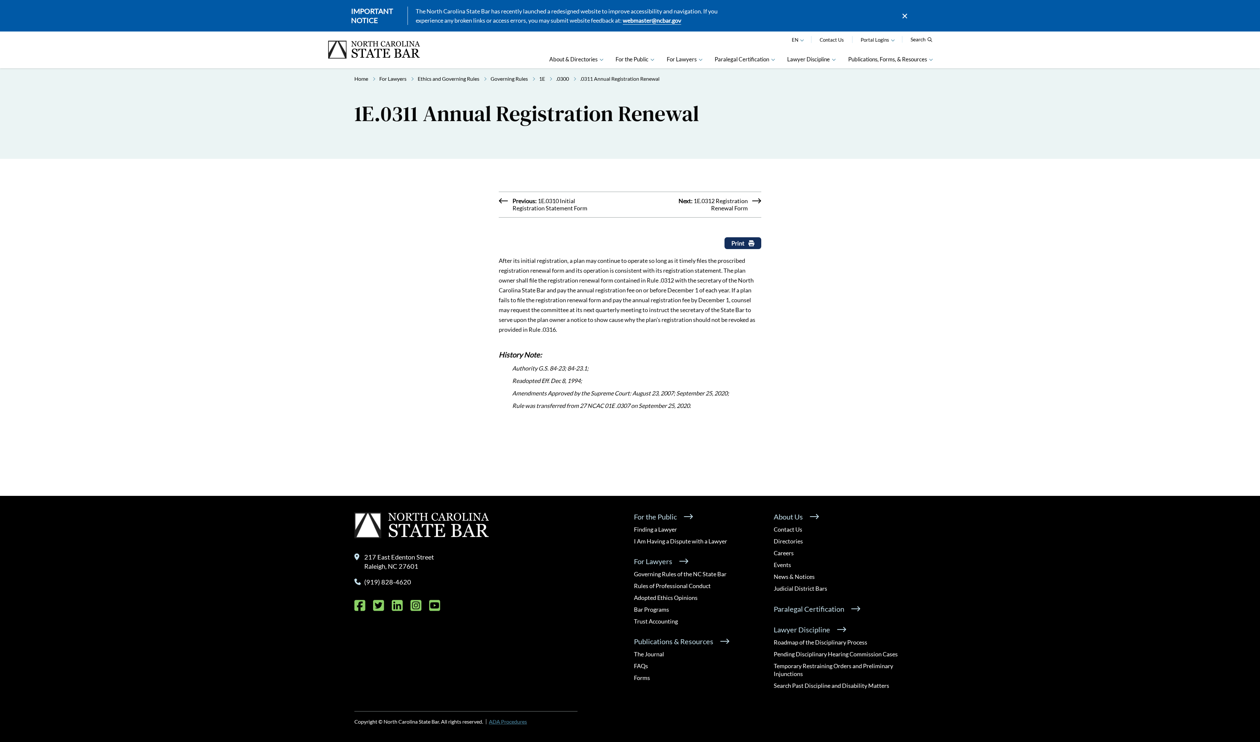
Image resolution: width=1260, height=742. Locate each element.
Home (361, 78)
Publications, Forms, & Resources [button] (887, 59)
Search (918, 39)
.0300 (562, 78)
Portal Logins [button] (875, 40)
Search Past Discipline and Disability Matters (831, 685)
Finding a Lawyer (655, 529)
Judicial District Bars (800, 588)
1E (542, 78)
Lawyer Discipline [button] (808, 59)
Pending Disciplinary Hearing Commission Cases (836, 654)
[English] (802, 39)
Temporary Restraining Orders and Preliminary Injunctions (833, 669)
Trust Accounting (656, 621)
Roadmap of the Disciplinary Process (820, 642)
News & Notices (794, 576)
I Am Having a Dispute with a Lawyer (680, 541)
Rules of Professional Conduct (672, 585)
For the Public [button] (632, 59)
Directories (788, 541)
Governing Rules (509, 78)
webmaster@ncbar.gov (652, 20)
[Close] (905, 16)
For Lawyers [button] (682, 59)
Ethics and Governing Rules (448, 78)
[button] (892, 39)
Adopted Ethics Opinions (666, 597)
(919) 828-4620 (387, 582)
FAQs (641, 665)
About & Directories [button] (573, 59)
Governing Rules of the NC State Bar (680, 574)
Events (782, 564)
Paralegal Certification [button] (742, 59)
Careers (784, 553)
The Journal (649, 654)
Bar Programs (651, 609)
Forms (642, 677)
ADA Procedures (508, 721)
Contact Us (832, 40)
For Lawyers (393, 78)
